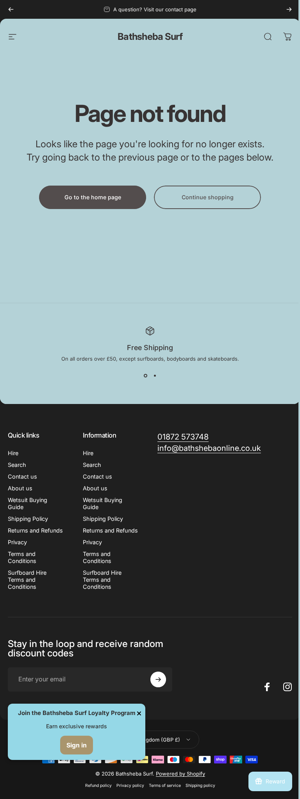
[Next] (289, 9)
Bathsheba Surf (150, 36)
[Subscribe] (158, 679)
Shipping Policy (28, 518)
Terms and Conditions (22, 557)
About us (20, 488)
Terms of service (165, 785)
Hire (13, 453)
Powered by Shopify (180, 773)
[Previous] (11, 9)
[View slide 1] (145, 376)
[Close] (139, 713)
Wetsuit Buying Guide (27, 503)
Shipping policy (200, 785)
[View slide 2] (154, 376)
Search (17, 464)
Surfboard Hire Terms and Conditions (27, 579)
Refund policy (98, 785)
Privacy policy (130, 785)
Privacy (17, 542)
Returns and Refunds (35, 530)
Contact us (22, 476)
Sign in (76, 745)
